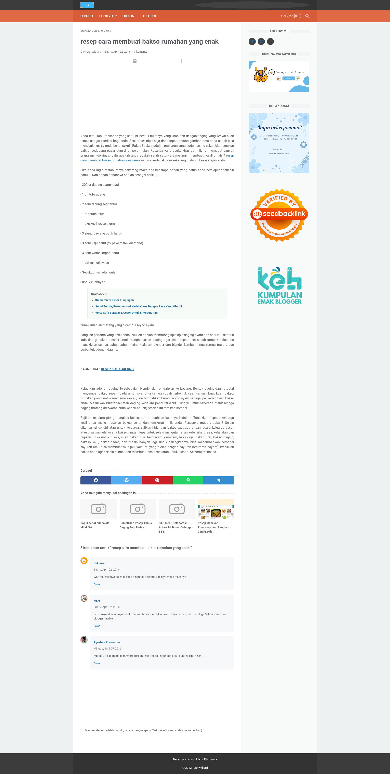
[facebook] (95, 480)
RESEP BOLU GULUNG (117, 369)
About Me (194, 759)
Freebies (149, 16)
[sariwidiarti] (89, 5)
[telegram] (218, 480)
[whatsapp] (188, 480)
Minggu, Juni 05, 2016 (107, 648)
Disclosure (210, 759)
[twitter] (126, 480)
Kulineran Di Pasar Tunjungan (114, 300)
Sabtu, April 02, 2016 (107, 569)
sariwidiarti (201, 767)
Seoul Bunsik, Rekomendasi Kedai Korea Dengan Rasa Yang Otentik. (139, 306)
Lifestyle (106, 16)
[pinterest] (157, 480)
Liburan (128, 16)
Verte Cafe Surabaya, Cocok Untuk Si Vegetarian (126, 313)
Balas (97, 584)
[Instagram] (270, 41)
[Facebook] (252, 41)
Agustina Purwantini (107, 642)
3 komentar (141, 51)
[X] (261, 41)
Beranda (86, 16)
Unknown (99, 563)
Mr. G (97, 600)
